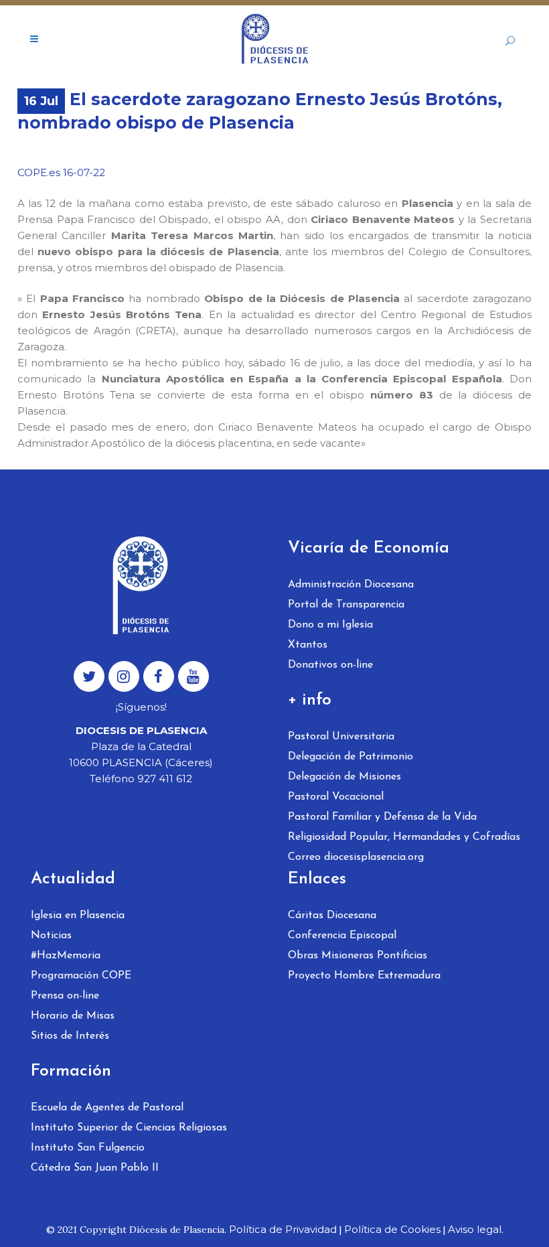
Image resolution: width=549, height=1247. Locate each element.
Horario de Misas (72, 1016)
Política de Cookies (392, 1229)
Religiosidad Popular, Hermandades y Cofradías (404, 837)
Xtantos (307, 645)
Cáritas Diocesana (332, 915)
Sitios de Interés (70, 1036)
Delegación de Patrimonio (350, 756)
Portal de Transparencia (346, 604)
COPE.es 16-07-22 (61, 172)
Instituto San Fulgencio (88, 1148)
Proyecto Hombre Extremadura (364, 975)
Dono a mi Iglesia (330, 624)
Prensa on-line (65, 996)
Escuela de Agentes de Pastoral (107, 1107)
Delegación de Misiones (344, 777)
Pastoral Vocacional (336, 797)
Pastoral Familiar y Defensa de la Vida (382, 817)
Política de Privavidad (283, 1229)
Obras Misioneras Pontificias (357, 955)
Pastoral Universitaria (341, 736)
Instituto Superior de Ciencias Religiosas (129, 1127)
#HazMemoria (65, 955)
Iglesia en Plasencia (78, 915)
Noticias (51, 935)
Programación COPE (81, 975)
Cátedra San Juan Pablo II (95, 1168)
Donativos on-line (330, 665)
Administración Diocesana (351, 584)
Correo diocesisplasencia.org (356, 857)
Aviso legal (474, 1229)
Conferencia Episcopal (342, 935)
